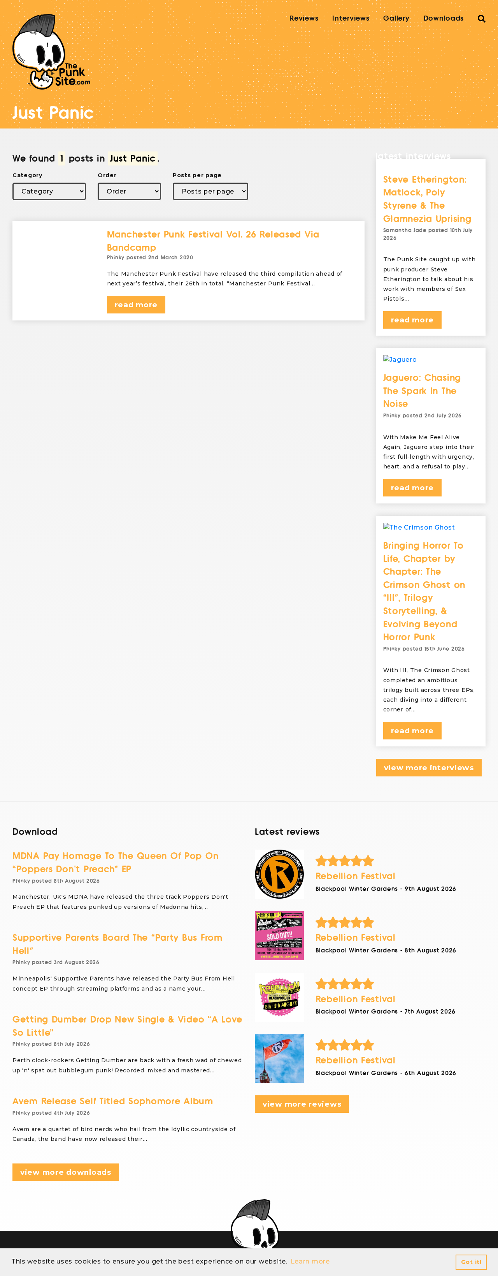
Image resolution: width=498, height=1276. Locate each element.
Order (107, 175)
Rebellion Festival (356, 876)
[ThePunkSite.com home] (51, 52)
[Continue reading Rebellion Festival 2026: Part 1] (279, 1058)
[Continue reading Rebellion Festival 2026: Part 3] (279, 935)
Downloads (444, 18)
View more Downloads (65, 1172)
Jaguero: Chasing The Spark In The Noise (422, 391)
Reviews (303, 18)
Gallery (396, 18)
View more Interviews (429, 767)
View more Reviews (302, 1104)
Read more (136, 304)
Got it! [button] (471, 1261)
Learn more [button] (310, 1261)
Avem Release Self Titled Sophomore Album (112, 1101)
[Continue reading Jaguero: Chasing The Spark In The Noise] (431, 359)
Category (27, 175)
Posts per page (197, 175)
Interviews (350, 18)
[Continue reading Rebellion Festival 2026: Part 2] (279, 997)
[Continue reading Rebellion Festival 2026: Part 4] (279, 874)
